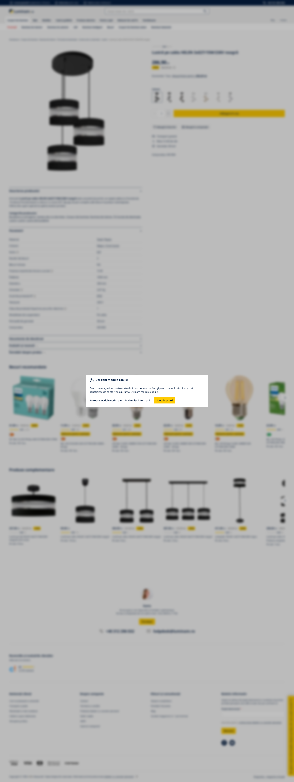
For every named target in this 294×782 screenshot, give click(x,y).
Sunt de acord (164, 400)
